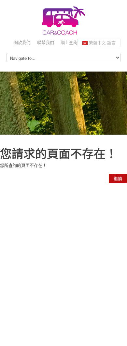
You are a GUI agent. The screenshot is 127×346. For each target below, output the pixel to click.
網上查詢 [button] (69, 42)
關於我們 (22, 42)
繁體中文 (102, 42)
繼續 (118, 178)
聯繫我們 (45, 42)
